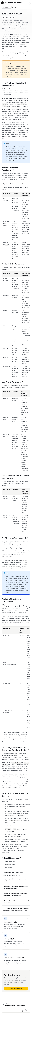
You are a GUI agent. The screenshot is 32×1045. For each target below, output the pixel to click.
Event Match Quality (10, 922)
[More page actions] (13, 17)
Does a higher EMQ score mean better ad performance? (16, 902)
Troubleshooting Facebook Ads (14, 958)
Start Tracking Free (16, 988)
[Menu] (29, 2)
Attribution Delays (10, 864)
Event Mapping (9, 867)
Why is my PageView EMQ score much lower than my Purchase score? (15, 894)
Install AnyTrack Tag (10, 861)
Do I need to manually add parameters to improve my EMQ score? (15, 887)
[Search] (25, 2)
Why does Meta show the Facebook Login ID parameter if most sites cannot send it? (16, 909)
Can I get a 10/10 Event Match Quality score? (15, 880)
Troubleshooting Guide (8, 850)
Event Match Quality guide (13, 788)
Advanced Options (10, 939)
